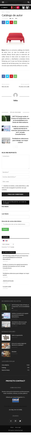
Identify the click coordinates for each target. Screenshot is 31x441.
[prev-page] (14, 147)
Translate (12, 247)
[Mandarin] (6, 354)
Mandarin (14, 352)
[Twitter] (7, 22)
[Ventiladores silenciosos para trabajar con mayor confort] (6, 140)
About (11, 427)
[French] (6, 240)
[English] (3, 240)
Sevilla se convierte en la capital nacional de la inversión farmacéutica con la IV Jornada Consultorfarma (20, 130)
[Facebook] (3, 22)
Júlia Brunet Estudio (8, 281)
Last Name (5, 214)
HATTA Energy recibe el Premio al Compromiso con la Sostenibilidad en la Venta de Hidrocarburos (15, 257)
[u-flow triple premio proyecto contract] (15, 7)
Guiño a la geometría (17, 335)
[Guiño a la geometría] (6, 338)
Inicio (3, 12)
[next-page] (17, 147)
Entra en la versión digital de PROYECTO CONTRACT (19, 344)
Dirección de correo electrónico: (12, 221)
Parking (8, 12)
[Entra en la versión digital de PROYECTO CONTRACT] (6, 346)
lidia (15, 100)
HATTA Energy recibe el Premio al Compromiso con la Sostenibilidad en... (20, 306)
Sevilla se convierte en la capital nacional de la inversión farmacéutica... (20, 315)
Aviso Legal (18, 427)
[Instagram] (15, 421)
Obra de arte (5, 86)
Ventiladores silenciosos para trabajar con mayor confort (20, 140)
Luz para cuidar (7, 286)
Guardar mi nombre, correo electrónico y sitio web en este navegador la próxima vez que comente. (15, 187)
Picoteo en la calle (24, 86)
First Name (5, 206)
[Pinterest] (11, 22)
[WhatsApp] (15, 22)
